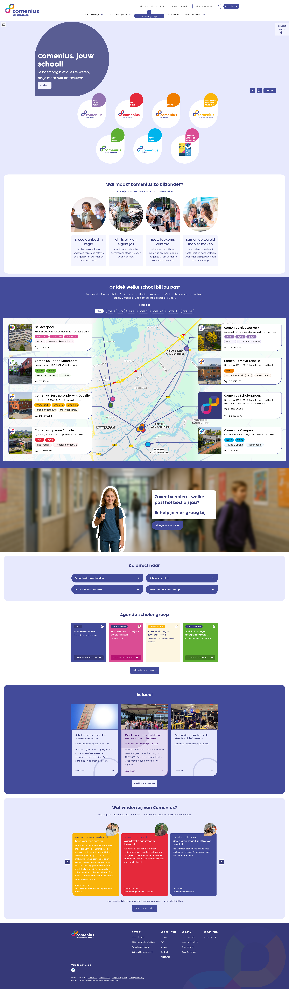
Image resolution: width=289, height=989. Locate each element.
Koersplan (208, 937)
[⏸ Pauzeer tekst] (149, 12)
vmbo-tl (142, 311)
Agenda (184, 6)
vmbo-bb (186, 311)
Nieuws (164, 947)
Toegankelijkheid (119, 978)
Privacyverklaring (136, 978)
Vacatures (172, 6)
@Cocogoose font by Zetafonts (107, 980)
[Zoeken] (218, 6)
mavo (130, 311)
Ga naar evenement (86, 657)
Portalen (230, 6)
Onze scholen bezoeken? (89, 589)
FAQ (162, 942)
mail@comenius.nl (144, 952)
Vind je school (146, 6)
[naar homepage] (82, 937)
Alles (98, 311)
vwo (109, 311)
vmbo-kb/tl (156, 311)
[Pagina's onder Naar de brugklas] (129, 14)
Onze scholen (188, 947)
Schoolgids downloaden (89, 578)
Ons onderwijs (91, 14)
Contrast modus (282, 27)
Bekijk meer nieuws (144, 783)
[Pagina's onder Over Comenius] (204, 14)
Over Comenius (193, 14)
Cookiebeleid (104, 978)
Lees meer (80, 771)
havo (119, 311)
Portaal (164, 937)
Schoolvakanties (159, 578)
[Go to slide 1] (268, 90)
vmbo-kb (172, 311)
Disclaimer (92, 978)
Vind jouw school (165, 525)
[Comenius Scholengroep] (22, 10)
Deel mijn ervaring (145, 908)
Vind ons (44, 85)
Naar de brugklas (117, 14)
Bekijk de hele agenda (145, 670)
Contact (160, 6)
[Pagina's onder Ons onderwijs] (101, 14)
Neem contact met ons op (164, 589)
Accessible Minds (89, 980)
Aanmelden (174, 14)
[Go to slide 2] (272, 90)
